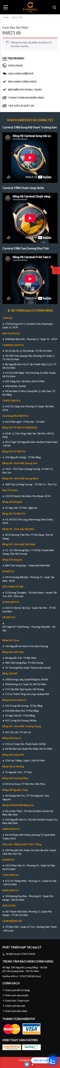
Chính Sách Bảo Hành (16, 1011)
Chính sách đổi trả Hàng (17, 990)
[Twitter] (26, 1064)
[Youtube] (32, 1064)
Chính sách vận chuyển (16, 995)
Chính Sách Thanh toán (17, 1000)
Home (5, 17)
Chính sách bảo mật (15, 1005)
